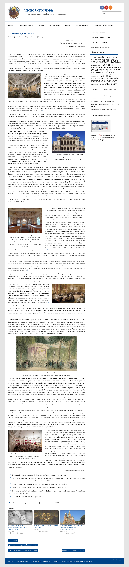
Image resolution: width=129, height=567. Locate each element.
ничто (112, 72)
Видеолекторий (55, 25)
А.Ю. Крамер (19, 37)
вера (119, 67)
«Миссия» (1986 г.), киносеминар (102, 102)
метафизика (108, 71)
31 (92, 131)
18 (95, 128)
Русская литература (112, 63)
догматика (104, 69)
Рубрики (41, 25)
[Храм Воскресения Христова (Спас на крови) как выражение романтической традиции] (72, 517)
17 (92, 128)
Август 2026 (99, 121)
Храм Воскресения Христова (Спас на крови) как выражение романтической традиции (71, 527)
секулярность (102, 80)
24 (92, 129)
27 (99, 129)
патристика (111, 74)
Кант (99, 61)
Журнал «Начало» (26, 25)
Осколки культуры (82, 25)
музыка (35, 545)
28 (102, 129)
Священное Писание (96, 65)
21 (102, 128)
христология (102, 84)
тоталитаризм (102, 81)
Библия (100, 57)
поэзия (117, 74)
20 (99, 128)
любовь (101, 71)
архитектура (12, 545)
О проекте (11, 25)
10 (92, 127)
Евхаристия (114, 59)
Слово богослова (38, 10)
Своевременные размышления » (73, 551)
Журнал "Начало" (31, 37)
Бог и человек (109, 57)
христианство (94, 84)
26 (97, 129)
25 (95, 129)
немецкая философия (103, 72)
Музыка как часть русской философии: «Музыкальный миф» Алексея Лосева (18, 527)
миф (119, 71)
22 (104, 128)
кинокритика (114, 69)
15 (104, 127)
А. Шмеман (94, 57)
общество (95, 74)
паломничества (103, 74)
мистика (115, 71)
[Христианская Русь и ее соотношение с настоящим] (46, 517)
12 (97, 127)
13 (99, 127)
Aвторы (68, 25)
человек (111, 83)
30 (107, 129)
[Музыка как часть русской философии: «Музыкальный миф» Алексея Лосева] (20, 517)
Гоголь (100, 59)
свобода (93, 80)
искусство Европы (25, 545)
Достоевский (106, 59)
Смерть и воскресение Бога (101, 99)
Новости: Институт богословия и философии (104, 90)
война (98, 69)
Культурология (43, 37)
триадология (111, 81)
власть (93, 69)
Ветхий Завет (94, 59)
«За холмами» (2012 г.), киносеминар (104, 109)
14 (102, 127)
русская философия (110, 78)
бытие (116, 67)
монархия (94, 72)
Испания (94, 61)
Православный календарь (103, 25)
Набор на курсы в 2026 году (101, 96)
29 (104, 129)
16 (107, 127)
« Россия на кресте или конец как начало (23, 551)
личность (95, 71)
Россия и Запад (97, 63)
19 (97, 128)
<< (93, 121)
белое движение (108, 67)
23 (107, 128)
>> (106, 121)
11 (95, 127)
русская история (97, 76)
